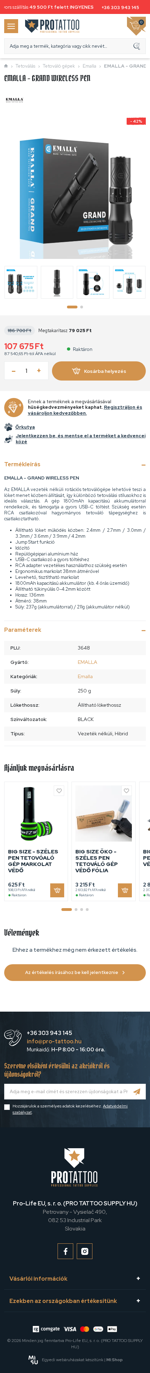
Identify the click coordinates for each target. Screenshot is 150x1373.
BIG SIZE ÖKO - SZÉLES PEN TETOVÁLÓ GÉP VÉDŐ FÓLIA (96, 861)
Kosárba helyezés (105, 371)
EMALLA (87, 662)
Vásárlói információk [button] (38, 1278)
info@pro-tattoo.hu (54, 1041)
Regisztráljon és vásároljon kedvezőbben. (85, 410)
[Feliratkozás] (137, 1091)
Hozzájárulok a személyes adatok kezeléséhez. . (70, 1109)
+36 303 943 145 (118, 7)
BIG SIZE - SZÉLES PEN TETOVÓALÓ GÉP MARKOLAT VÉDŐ (33, 861)
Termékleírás (22, 464)
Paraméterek (22, 630)
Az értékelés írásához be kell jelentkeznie (71, 972)
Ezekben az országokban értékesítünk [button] (63, 1301)
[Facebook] (65, 1251)
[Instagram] (84, 1251)
